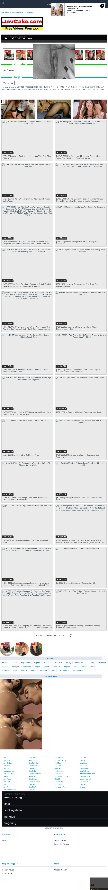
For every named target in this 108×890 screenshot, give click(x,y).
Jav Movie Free (60, 787)
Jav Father (33, 768)
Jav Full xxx (84, 771)
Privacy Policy (60, 840)
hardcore (27, 666)
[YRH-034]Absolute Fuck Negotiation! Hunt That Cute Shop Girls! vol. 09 (27, 157)
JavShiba (32, 771)
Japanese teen (9, 771)
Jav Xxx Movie (9, 774)
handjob (15, 666)
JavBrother (59, 774)
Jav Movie (33, 766)
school (24, 670)
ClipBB (57, 779)
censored (79, 663)
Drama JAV (59, 782)
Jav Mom (7, 766)
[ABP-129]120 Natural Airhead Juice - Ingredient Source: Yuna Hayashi (79, 456)
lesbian (56, 666)
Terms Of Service (61, 844)
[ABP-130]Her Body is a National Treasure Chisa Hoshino (79, 412)
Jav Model (84, 768)
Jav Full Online (34, 763)
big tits (37, 663)
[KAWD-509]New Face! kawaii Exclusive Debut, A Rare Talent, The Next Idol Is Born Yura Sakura (78, 157)
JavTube (7, 760)
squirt (33, 670)
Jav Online (8, 763)
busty (68, 663)
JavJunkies (59, 758)
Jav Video (7, 779)
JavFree (32, 758)
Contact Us (7, 874)
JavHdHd (83, 758)
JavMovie (32, 790)
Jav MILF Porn (60, 760)
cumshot (102, 663)
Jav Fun (7, 784)
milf (75, 666)
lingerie (67, 666)
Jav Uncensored (10, 790)
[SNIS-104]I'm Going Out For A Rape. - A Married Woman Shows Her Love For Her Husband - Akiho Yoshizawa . (79, 200)
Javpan (83, 784)
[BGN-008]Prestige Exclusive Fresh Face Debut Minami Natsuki (79, 499)
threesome (64, 670)
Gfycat (82, 787)
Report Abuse (8, 870)
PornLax (32, 776)
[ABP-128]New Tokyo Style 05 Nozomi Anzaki (21, 455)
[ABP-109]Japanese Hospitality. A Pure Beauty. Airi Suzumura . (77, 243)
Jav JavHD (33, 784)
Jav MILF (32, 787)
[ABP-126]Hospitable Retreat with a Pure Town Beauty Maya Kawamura (78, 285)
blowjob (47, 663)
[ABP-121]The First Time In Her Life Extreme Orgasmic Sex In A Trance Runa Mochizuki (79, 371)
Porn (4, 840)
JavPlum (83, 766)
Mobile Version (60, 870)
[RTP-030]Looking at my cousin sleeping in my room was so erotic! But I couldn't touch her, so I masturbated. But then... (26, 585)
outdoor (5, 670)
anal (15, 663)
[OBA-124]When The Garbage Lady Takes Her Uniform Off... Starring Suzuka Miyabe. (25, 499)
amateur (5, 663)
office (93, 666)
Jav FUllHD (8, 782)
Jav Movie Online (61, 776)
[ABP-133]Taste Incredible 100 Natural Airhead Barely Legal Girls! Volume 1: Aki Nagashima (27, 413)
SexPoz (6, 768)
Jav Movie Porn (35, 774)
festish (5, 666)
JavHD (83, 760)
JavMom (58, 763)
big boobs (25, 663)
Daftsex (6, 776)
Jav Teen (58, 784)
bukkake (58, 663)
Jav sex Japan (34, 782)
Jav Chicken (34, 779)
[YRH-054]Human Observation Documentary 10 (75, 583)
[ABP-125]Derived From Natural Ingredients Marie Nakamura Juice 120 (76, 328)
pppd (15, 670)
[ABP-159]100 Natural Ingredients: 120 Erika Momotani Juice (25, 541)
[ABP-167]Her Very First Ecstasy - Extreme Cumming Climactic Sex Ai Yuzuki (78, 627)
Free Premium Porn (87, 774)
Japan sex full (85, 779)
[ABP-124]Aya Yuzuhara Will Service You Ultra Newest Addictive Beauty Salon (25, 371)
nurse (84, 666)
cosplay (90, 663)
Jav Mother (59, 766)
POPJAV (32, 760)
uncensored (8, 83)
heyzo (37, 666)
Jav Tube (7, 787)
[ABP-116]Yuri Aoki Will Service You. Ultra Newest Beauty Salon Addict (26, 200)
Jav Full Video (85, 776)
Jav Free (83, 763)
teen (53, 670)
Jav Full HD (8, 758)
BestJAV (58, 768)
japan (46, 666)
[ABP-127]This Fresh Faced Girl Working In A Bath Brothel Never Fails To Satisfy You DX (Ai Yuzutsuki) (27, 285)
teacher (43, 670)
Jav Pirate (84, 782)
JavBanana (59, 771)
